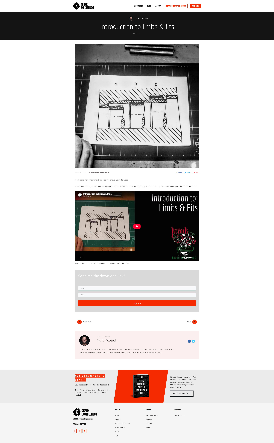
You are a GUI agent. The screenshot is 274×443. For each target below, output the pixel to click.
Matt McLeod (143, 18)
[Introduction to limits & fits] (137, 106)
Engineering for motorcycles (98, 173)
